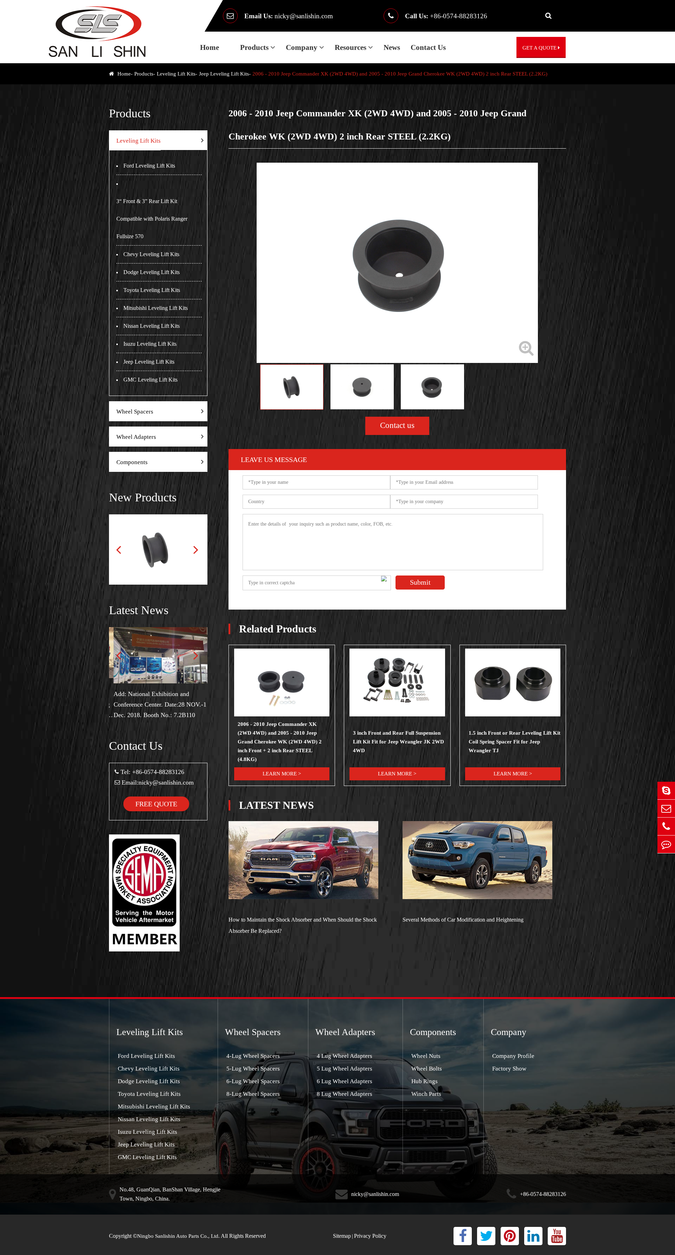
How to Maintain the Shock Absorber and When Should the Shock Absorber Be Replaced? (303, 925)
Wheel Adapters (136, 437)
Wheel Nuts (425, 1056)
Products (255, 47)
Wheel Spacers (134, 411)
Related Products (277, 629)
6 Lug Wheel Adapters (343, 1081)
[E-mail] (666, 808)
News (392, 47)
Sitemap (342, 1236)
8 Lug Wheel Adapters (343, 1094)
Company (302, 47)
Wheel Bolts (426, 1068)
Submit (420, 582)
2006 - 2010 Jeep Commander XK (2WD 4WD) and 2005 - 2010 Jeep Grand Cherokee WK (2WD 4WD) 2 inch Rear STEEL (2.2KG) (399, 74)
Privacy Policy (370, 1236)
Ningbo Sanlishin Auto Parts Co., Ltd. (178, 1236)
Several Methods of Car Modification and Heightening (463, 920)
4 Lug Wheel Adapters (343, 1056)
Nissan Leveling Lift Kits (151, 326)
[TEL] (666, 826)
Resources (351, 47)
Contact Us (428, 47)
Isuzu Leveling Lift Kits (149, 344)
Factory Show (508, 1068)
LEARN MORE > (282, 773)
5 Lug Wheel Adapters (343, 1068)
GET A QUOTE (540, 48)
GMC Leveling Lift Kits (150, 380)
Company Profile (512, 1056)
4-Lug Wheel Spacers (252, 1056)
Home (209, 47)
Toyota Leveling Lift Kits (151, 290)
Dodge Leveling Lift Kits (151, 272)
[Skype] (666, 790)
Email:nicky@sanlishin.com (158, 782)
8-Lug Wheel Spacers (252, 1094)
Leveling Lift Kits (176, 74)
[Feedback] (666, 844)
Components (132, 462)
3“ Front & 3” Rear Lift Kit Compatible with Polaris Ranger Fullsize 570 (151, 218)
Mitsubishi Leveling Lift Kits (155, 308)
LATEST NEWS (276, 805)
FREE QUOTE (156, 804)
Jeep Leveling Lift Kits (224, 74)
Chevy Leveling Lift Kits (151, 254)
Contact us (397, 425)
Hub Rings (424, 1081)
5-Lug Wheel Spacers (252, 1068)
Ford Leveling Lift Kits (149, 166)
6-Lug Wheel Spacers (252, 1081)
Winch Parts (425, 1094)
